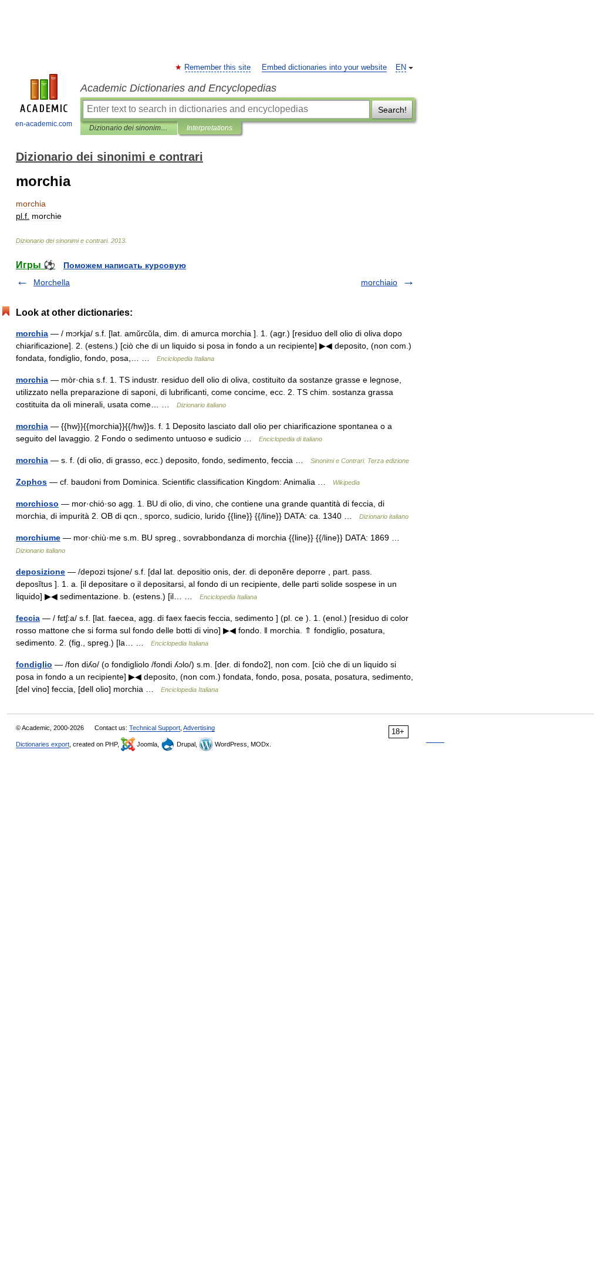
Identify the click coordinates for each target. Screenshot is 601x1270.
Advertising (199, 727)
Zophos (31, 482)
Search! (392, 109)
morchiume (38, 537)
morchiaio (379, 282)
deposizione (40, 571)
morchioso (37, 503)
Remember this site (218, 67)
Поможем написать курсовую (124, 265)
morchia (32, 333)
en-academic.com (43, 124)
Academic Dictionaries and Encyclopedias (178, 88)
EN (401, 67)
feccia (28, 618)
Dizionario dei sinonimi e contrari (128, 128)
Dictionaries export (42, 744)
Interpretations (209, 128)
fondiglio (34, 664)
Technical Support (154, 727)
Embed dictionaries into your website (324, 67)
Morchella (51, 282)
